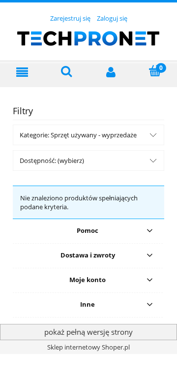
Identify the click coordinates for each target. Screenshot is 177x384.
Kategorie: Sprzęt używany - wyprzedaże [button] (78, 134)
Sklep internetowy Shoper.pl (88, 347)
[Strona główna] (88, 37)
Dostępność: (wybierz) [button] (52, 160)
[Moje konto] (111, 72)
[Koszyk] (154, 71)
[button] (22, 72)
